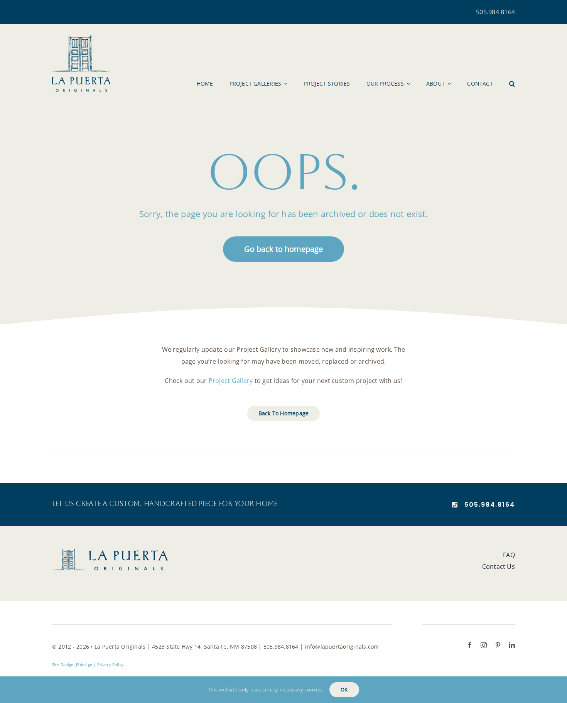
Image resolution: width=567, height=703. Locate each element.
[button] (512, 83)
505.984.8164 (495, 12)
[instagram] (484, 645)
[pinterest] (498, 645)
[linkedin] (512, 645)
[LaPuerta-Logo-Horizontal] (110, 552)
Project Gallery (231, 380)
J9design (84, 664)
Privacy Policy (110, 664)
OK (344, 689)
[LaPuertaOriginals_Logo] (81, 38)
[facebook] (470, 645)
